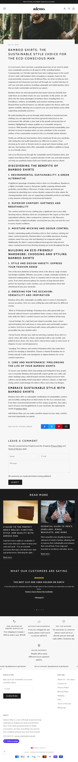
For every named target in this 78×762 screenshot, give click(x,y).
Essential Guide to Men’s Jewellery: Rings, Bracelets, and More (57, 529)
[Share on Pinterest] (59, 426)
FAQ (59, 699)
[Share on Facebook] (44, 426)
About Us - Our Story (66, 679)
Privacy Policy (56, 446)
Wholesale (62, 707)
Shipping (61, 695)
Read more (7, 557)
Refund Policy (63, 691)
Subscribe (12, 696)
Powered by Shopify (46, 752)
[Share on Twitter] (51, 426)
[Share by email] (66, 426)
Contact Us (62, 683)
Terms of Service (15, 449)
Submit (15, 482)
